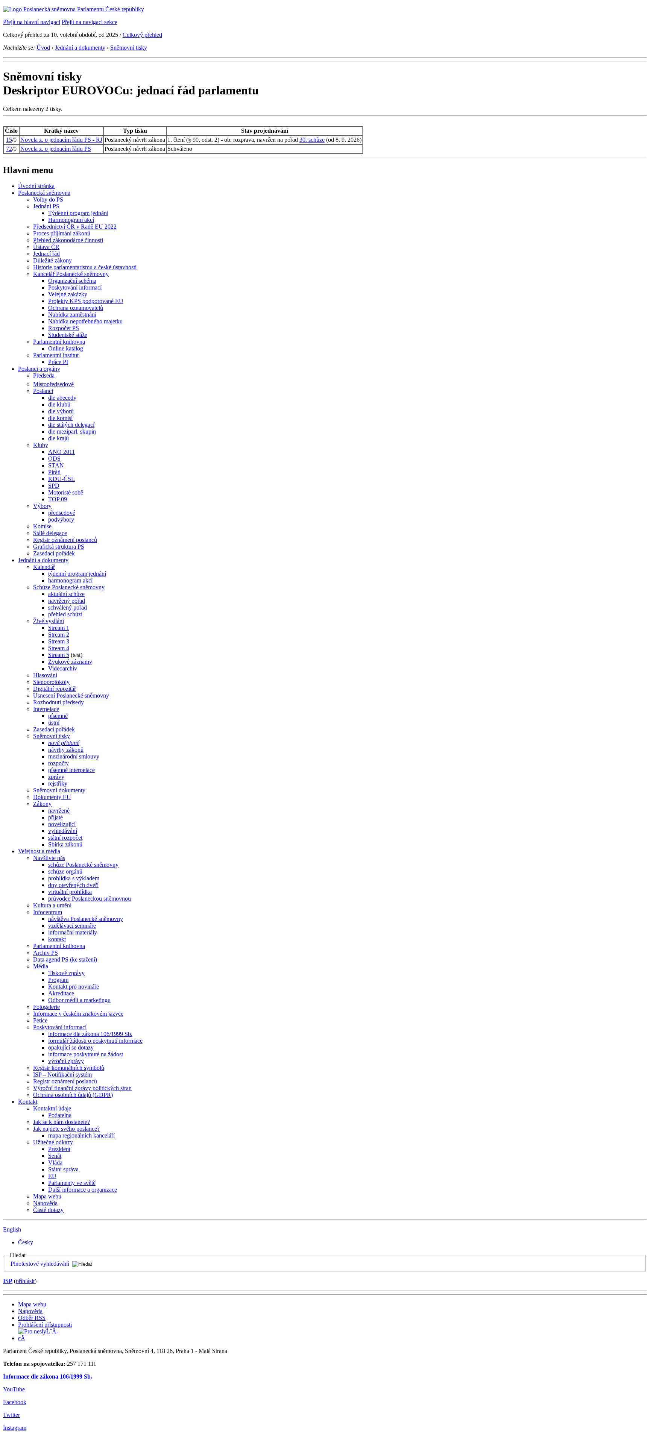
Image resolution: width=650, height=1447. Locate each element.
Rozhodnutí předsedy (58, 702)
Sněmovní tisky (128, 47)
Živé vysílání (48, 621)
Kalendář (44, 567)
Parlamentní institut (56, 355)
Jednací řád (46, 253)
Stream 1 (58, 628)
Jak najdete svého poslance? (66, 1128)
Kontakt (27, 1101)
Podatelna (59, 1115)
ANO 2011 (61, 452)
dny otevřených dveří (73, 885)
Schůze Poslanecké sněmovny (69, 587)
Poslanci (43, 391)
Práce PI (58, 362)
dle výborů (61, 411)
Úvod (43, 47)
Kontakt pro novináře (73, 986)
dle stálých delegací (71, 425)
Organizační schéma (72, 281)
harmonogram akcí (70, 580)
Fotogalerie (46, 1007)
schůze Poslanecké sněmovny (83, 865)
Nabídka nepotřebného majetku (85, 321)
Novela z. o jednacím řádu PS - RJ (61, 140)
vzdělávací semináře (72, 925)
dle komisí (60, 418)
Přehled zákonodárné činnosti (68, 240)
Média (40, 966)
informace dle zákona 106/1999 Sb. (90, 1034)
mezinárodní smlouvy (73, 756)
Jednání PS (46, 206)
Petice (40, 1020)
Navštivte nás (49, 858)
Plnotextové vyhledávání (40, 1263)
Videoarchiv (62, 668)
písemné (58, 716)
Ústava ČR (46, 247)
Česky (25, 1242)
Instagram (14, 1427)
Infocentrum (47, 912)
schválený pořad (67, 607)
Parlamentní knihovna (59, 341)
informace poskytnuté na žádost (85, 1054)
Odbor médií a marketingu (79, 1000)
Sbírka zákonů (65, 844)
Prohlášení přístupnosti (45, 1324)
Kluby (40, 445)
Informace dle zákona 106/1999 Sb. (47, 1376)
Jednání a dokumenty (80, 47)
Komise (42, 526)
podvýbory (61, 519)
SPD (53, 485)
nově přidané (63, 743)
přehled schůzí (65, 614)
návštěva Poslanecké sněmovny (85, 919)
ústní (53, 722)
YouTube (14, 1389)
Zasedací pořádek (54, 553)
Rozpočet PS (63, 328)
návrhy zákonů (66, 749)
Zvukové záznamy (70, 661)
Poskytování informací (75, 287)
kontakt (57, 939)
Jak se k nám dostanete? (61, 1122)
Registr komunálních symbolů (68, 1068)
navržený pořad (66, 601)
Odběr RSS (32, 1318)
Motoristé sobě (65, 492)
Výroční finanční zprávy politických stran (82, 1088)
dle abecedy (62, 397)
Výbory (42, 506)
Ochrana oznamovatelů (75, 308)
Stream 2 (58, 634)
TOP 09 (57, 499)
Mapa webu (47, 1196)
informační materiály (72, 932)
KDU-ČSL (61, 479)
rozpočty (58, 763)
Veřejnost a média (39, 851)
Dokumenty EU (52, 797)
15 (9, 140)
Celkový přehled (142, 35)
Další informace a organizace (82, 1189)
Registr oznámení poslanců (65, 540)
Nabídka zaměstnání (72, 314)
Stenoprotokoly (51, 682)
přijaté (55, 817)
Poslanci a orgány (39, 369)
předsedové (61, 513)
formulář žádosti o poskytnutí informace (95, 1040)
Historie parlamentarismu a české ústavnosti (85, 267)
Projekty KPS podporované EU (85, 301)
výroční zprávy (66, 1061)
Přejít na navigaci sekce (89, 22)
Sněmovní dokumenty (59, 790)
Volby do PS (48, 199)
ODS (54, 458)
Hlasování (45, 675)
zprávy (56, 777)
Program (58, 980)
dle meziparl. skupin (72, 431)
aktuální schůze (66, 594)
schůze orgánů (65, 871)
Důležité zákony (52, 260)
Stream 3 (58, 641)
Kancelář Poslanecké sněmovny (71, 274)
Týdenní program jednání (78, 213)
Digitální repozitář (54, 689)
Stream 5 (58, 655)
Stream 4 (58, 648)
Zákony (42, 804)
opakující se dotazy (71, 1047)
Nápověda (45, 1203)
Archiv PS (45, 952)
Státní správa (63, 1169)
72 (9, 149)
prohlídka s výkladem (73, 878)
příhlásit (25, 1281)
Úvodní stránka (36, 186)
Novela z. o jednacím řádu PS (55, 149)
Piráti (54, 472)
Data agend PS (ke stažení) (65, 959)
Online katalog (65, 348)
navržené (59, 810)
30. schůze (312, 140)
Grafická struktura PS (58, 546)
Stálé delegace (50, 533)
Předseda (44, 375)
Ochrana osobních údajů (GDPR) (73, 1095)
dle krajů (58, 438)
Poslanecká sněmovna (44, 193)
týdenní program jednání (77, 573)
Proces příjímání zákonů (61, 233)
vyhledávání (62, 831)
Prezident (59, 1149)
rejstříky (57, 783)
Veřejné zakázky (67, 294)
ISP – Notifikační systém (62, 1074)
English (12, 1229)
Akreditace (61, 993)
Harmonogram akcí (71, 220)
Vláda (55, 1162)
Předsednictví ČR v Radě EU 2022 (75, 226)
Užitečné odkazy (53, 1142)
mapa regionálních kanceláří (81, 1135)
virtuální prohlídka (70, 892)
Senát (54, 1156)
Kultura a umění (52, 905)
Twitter (11, 1415)
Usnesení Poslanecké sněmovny (71, 695)
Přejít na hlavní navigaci (31, 22)
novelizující (62, 824)
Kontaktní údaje (52, 1108)
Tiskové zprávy (66, 973)
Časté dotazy (48, 1210)
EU (52, 1176)
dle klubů (59, 404)
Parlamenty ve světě (72, 1183)
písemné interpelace (71, 770)
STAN (56, 465)
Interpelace (46, 709)
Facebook (14, 1402)
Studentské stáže (67, 335)
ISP (7, 1281)
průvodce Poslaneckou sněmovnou (89, 898)
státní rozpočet (65, 837)
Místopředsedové (53, 384)
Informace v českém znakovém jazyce (78, 1013)
